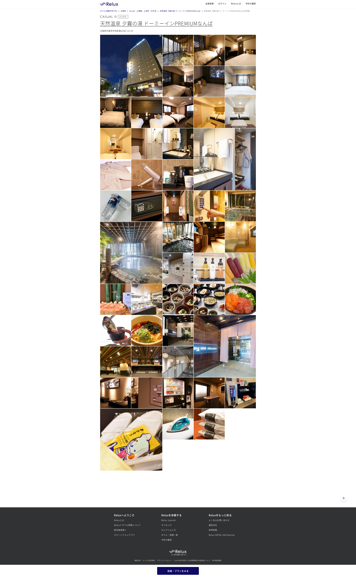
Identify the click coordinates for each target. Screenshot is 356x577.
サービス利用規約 (149, 560)
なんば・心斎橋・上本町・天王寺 (142, 11)
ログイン (222, 3)
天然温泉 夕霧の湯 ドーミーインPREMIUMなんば (180, 11)
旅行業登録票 (216, 560)
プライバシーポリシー (164, 560)
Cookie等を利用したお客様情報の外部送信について (192, 560)
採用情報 (213, 529)
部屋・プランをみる (178, 571)
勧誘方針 (138, 560)
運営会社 (213, 525)
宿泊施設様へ (120, 529)
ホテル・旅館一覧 (169, 534)
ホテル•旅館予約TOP (108, 11)
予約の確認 (250, 3)
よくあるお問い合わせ (219, 520)
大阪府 (123, 11)
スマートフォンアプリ (124, 534)
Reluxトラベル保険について (127, 525)
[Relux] (109, 3)
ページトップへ (344, 499)
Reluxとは (236, 3)
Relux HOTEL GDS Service (222, 534)
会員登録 (209, 3)
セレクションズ (168, 529)
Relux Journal (168, 520)
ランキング (166, 525)
